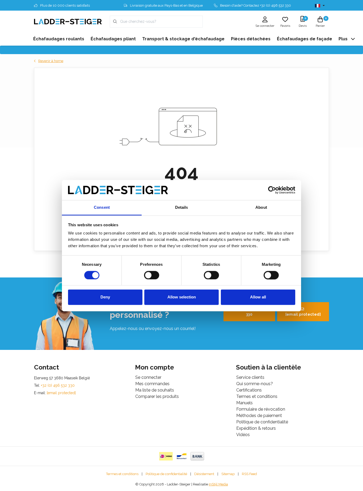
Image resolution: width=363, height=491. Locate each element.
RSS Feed (249, 474)
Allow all (258, 297)
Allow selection (181, 297)
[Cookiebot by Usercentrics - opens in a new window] (272, 190)
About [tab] (261, 207)
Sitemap (228, 474)
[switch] (151, 275)
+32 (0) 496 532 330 (252, 311)
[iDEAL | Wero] (166, 456)
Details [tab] (181, 207)
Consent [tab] (102, 207)
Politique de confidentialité (166, 474)
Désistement (204, 474)
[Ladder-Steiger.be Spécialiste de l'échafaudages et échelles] (68, 21)
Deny (105, 297)
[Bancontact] (181, 456)
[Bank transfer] (197, 456)
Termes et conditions (122, 474)
